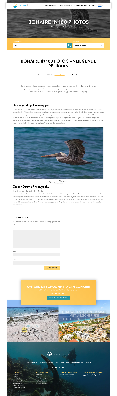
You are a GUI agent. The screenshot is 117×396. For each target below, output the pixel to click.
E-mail (15, 259)
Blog (57, 363)
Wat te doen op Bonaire (42, 379)
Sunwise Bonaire (24, 5)
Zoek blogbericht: (17, 41)
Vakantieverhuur (50, 5)
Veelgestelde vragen (41, 381)
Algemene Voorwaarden (19, 388)
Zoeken (69, 45)
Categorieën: (76, 41)
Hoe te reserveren (41, 377)
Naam (15, 251)
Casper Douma (59, 75)
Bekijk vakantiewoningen (58, 298)
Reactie (15, 228)
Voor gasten (65, 363)
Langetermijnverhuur (65, 5)
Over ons (92, 5)
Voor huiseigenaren (77, 363)
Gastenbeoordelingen (80, 5)
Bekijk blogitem (33, 326)
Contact (88, 363)
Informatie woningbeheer (66, 377)
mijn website (75, 202)
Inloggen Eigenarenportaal (67, 374)
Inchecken (39, 374)
